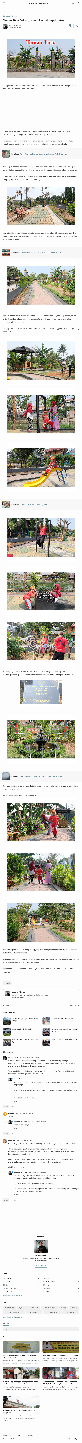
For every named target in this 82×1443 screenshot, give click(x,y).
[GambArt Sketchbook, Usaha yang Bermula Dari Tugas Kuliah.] (21, 1352)
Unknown (11, 1113)
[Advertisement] (41, 108)
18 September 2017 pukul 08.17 (27, 1140)
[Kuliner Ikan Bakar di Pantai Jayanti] (6, 507)
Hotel (47, 1285)
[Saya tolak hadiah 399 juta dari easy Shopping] (60, 1352)
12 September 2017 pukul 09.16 (31, 1057)
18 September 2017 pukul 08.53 (37, 1172)
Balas (6, 1106)
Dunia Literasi (50, 1282)
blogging (9, 1278)
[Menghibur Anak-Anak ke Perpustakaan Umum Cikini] (46, 1035)
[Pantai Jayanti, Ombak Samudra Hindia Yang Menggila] (6, 779)
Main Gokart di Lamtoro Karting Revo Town (25, 1041)
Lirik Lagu (9, 1292)
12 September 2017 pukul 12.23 (37, 1079)
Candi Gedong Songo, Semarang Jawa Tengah (25, 1019)
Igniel (77, 1439)
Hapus (13, 1106)
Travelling (7, 983)
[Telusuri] (78, 3)
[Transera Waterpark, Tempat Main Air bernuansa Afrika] (6, 255)
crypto (47, 1278)
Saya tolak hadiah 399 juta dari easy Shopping (60, 1355)
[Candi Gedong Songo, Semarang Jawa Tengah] (7, 1024)
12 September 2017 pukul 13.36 (37, 1121)
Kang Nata (12, 1140)
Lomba (47, 1292)
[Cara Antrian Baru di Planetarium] (46, 1024)
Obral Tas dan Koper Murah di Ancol (64, 1040)
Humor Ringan (11, 1288)
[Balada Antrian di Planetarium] (7, 1035)
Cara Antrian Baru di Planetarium (63, 1018)
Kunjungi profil (41, 1265)
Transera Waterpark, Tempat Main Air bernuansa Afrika (42, 252)
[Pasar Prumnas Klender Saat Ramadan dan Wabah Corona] (6, 157)
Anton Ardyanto (14, 1057)
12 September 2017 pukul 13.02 (26, 1113)
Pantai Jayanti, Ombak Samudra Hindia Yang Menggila (42, 776)
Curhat (8, 1282)
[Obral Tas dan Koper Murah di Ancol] (46, 1046)
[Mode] (73, 3)
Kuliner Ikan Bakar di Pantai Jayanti (34, 504)
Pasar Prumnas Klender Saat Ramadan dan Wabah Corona (43, 154)
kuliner (47, 1288)
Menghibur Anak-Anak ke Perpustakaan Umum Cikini (65, 1030)
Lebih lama (9, 1005)
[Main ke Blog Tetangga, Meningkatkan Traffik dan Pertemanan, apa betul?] (21, 1379)
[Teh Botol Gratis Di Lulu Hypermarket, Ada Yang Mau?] (21, 1408)
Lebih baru (73, 1005)
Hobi (7, 1285)
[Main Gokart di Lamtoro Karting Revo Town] (7, 1046)
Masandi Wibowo (38, 2)
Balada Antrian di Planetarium (22, 1029)
